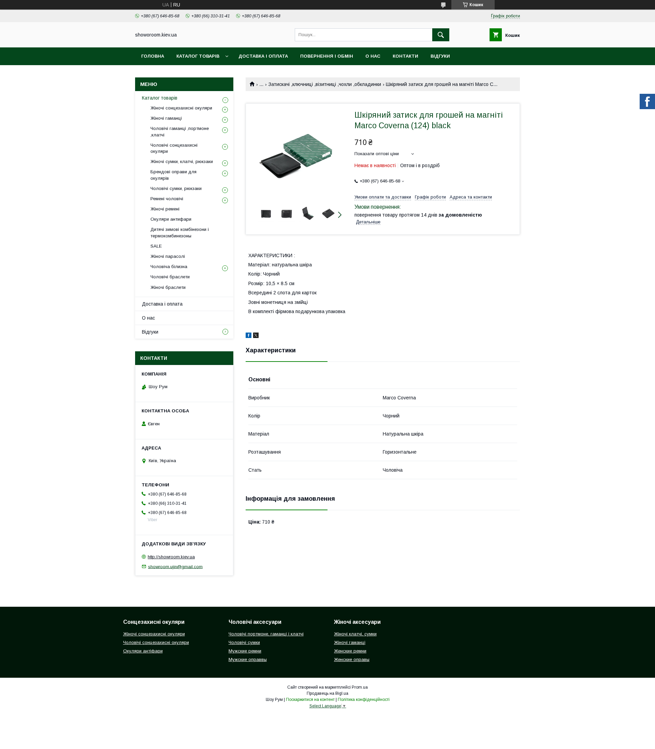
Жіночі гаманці (166, 118)
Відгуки (440, 56)
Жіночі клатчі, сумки (355, 633)
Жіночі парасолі (167, 256)
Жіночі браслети (168, 287)
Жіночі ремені (164, 208)
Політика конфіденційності (364, 699)
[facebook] (248, 336)
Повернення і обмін (326, 56)
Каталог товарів (197, 56)
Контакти (405, 56)
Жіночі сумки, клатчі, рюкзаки (181, 161)
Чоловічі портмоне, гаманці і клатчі (266, 633)
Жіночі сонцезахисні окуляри (181, 108)
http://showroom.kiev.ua (171, 556)
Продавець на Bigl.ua (327, 693)
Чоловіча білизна (168, 266)
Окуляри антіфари (143, 650)
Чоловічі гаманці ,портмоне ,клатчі (179, 131)
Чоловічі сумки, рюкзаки (176, 188)
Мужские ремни (245, 650)
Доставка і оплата (263, 56)
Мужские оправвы (248, 659)
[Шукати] (440, 34)
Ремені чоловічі (166, 198)
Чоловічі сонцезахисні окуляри (174, 148)
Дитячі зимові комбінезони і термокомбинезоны (179, 232)
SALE (156, 246)
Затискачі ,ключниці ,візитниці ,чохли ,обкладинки (324, 84)
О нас (372, 56)
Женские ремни (350, 650)
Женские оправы (351, 659)
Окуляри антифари (170, 219)
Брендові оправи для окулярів (173, 174)
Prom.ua (360, 687)
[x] (256, 336)
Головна (152, 56)
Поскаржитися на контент (310, 699)
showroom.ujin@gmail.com (175, 566)
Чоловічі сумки (244, 642)
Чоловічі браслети (170, 276)
